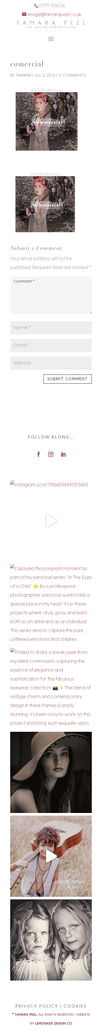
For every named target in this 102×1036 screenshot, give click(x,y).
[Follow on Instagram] (51, 454)
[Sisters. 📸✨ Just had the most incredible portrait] (51, 940)
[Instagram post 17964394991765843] (51, 521)
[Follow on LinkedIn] (63, 454)
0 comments (72, 75)
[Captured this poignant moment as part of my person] (51, 604)
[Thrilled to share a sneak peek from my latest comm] (51, 688)
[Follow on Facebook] (38, 454)
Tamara (23, 75)
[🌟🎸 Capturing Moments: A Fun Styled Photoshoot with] (51, 856)
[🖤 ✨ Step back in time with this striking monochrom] (51, 772)
